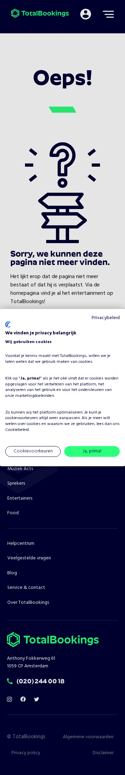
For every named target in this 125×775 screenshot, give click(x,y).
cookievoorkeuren (21, 418)
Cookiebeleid (17, 429)
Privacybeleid (106, 318)
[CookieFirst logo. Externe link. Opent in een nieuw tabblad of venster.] (7, 325)
